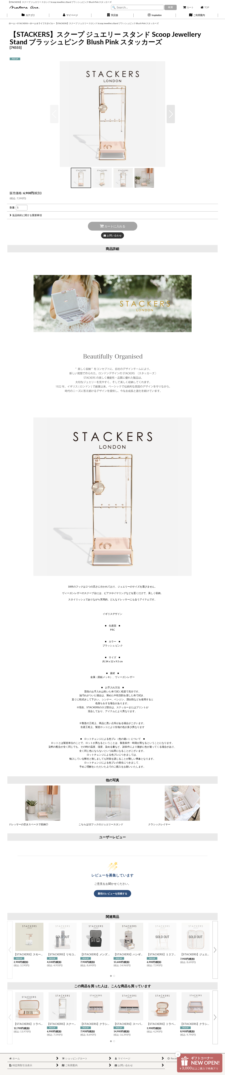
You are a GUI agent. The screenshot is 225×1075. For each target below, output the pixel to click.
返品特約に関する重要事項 (27, 215)
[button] (112, 15)
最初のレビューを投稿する (112, 893)
